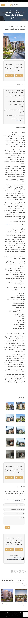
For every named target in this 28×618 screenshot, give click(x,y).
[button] (26, 5)
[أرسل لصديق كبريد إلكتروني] (17, 571)
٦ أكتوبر (3, 613)
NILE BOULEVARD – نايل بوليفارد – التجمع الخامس (7, 581)
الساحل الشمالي (8, 613)
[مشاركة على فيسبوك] (23, 571)
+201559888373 (19, 121)
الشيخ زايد (21, 614)
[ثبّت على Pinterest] (15, 571)
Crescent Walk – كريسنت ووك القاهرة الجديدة (21, 582)
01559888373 (12, 499)
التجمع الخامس (14, 10)
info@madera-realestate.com (14, 560)
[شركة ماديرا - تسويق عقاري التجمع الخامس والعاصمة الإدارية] (14, 5)
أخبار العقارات (11, 614)
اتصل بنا (6, 614)
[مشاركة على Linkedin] (12, 571)
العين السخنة (16, 614)
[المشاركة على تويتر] (20, 571)
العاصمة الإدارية (14, 613)
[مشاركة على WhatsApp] (25, 571)
